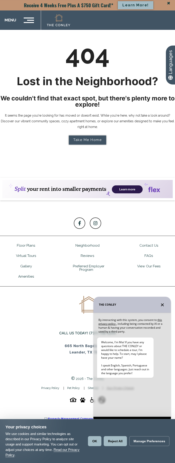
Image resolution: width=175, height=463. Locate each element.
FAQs (148, 256)
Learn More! (135, 5)
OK (94, 441)
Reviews (87, 256)
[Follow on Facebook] (79, 223)
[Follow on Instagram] (95, 223)
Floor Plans (26, 245)
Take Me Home (87, 140)
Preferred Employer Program (88, 268)
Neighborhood (87, 245)
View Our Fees (149, 266)
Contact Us (148, 245)
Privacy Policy (50, 388)
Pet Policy (73, 388)
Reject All (115, 441)
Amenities (26, 276)
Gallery (26, 266)
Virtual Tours (26, 256)
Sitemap (93, 388)
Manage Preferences (149, 441)
